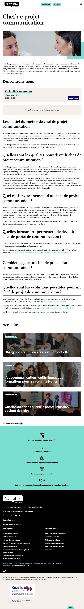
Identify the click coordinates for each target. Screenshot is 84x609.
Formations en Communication (55, 533)
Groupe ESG (58, 563)
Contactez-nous (9, 520)
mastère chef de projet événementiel (57, 253)
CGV (28, 565)
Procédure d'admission (10, 533)
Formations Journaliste (52, 537)
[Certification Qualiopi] (22, 593)
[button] (4, 570)
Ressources (48, 550)
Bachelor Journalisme (10, 546)
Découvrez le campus (11, 524)
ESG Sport (43, 563)
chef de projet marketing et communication (56, 308)
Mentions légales (6, 565)
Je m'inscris (73, 98)
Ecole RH (16, 563)
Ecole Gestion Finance (7, 563)
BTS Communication (9, 537)
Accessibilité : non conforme (18, 565)
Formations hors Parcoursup (54, 546)
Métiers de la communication (54, 543)
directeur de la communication (54, 302)
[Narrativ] (12, 4)
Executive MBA (51, 563)
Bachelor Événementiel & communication (16, 543)
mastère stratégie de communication (25, 253)
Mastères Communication (11, 559)
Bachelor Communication (11, 540)
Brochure (57, 4)
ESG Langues (37, 563)
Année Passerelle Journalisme (13, 555)
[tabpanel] (42, 437)
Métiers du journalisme (52, 540)
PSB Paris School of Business (25, 563)
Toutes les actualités (11, 423)
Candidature (46, 4)
